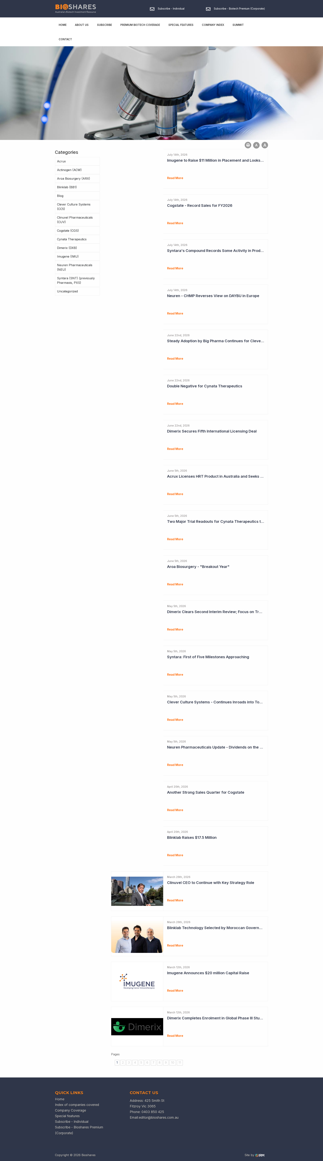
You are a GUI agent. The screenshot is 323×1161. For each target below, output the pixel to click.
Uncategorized (67, 291)
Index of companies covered (77, 1105)
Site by (249, 1155)
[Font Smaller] (256, 145)
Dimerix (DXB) (67, 248)
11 (180, 1062)
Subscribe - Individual (71, 1122)
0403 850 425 (152, 1112)
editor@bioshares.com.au (159, 1117)
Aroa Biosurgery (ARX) (73, 178)
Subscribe (104, 24)
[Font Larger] (265, 145)
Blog (60, 196)
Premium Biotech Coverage (140, 24)
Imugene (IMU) (68, 256)
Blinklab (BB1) (67, 187)
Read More (175, 178)
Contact (65, 39)
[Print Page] (248, 145)
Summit (238, 24)
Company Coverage (70, 1110)
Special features (67, 1116)
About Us (82, 24)
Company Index (213, 24)
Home (63, 24)
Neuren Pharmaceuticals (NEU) (74, 267)
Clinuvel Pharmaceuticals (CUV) (75, 220)
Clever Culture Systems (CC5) (73, 206)
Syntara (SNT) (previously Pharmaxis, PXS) (76, 280)
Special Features (180, 24)
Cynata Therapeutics (72, 239)
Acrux (61, 161)
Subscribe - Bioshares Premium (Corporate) (79, 1130)
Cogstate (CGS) (68, 230)
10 (172, 1062)
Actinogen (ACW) (69, 170)
